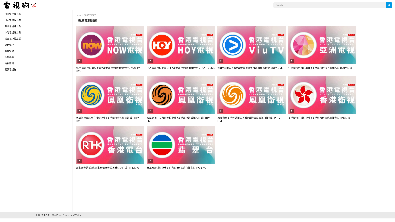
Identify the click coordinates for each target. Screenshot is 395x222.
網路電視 (9, 44)
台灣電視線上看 (13, 14)
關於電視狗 (10, 69)
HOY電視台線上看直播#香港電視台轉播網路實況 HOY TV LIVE (181, 67)
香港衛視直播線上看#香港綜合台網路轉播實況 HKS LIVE (319, 117)
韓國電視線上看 (13, 26)
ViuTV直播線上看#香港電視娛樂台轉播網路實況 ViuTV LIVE (250, 67)
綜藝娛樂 (9, 57)
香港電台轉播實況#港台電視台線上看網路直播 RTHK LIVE (107, 167)
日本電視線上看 (13, 20)
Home (78, 15)
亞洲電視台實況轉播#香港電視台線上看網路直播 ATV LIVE (320, 67)
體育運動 (9, 51)
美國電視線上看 (13, 38)
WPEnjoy (77, 215)
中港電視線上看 (13, 32)
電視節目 (9, 63)
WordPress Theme (60, 215)
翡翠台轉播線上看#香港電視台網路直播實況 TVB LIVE (176, 167)
